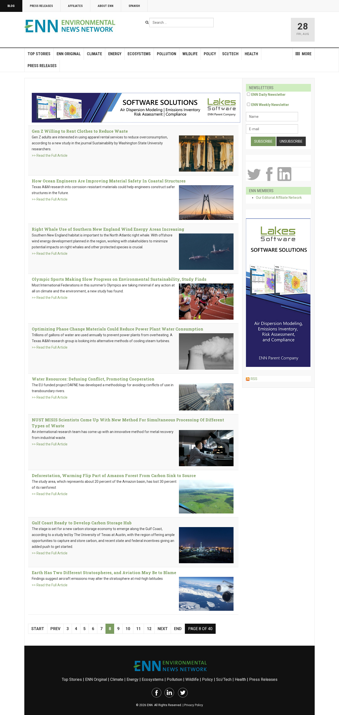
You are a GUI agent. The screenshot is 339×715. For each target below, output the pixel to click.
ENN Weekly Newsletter (270, 105)
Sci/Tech (230, 53)
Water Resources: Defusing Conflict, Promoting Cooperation (93, 379)
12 (149, 628)
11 (138, 628)
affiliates (75, 6)
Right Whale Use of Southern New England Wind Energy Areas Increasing (108, 229)
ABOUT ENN (105, 6)
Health (251, 53)
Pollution (166, 53)
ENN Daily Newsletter (268, 95)
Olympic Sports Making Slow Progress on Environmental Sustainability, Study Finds (119, 279)
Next (163, 628)
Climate (94, 53)
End (178, 628)
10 (128, 628)
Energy (114, 53)
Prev (55, 628)
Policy (210, 53)
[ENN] (71, 26)
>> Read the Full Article (50, 155)
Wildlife (190, 53)
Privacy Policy (193, 705)
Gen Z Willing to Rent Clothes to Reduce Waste (80, 131)
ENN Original (69, 53)
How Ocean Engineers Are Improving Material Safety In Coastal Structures (109, 180)
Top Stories (39, 53)
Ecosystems (139, 53)
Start (37, 628)
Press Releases (41, 6)
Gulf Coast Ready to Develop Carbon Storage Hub (82, 522)
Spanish (134, 6)
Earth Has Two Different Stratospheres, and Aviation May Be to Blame (104, 572)
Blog (11, 6)
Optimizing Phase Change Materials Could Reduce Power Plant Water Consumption (117, 329)
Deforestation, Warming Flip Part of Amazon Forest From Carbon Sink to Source (114, 475)
